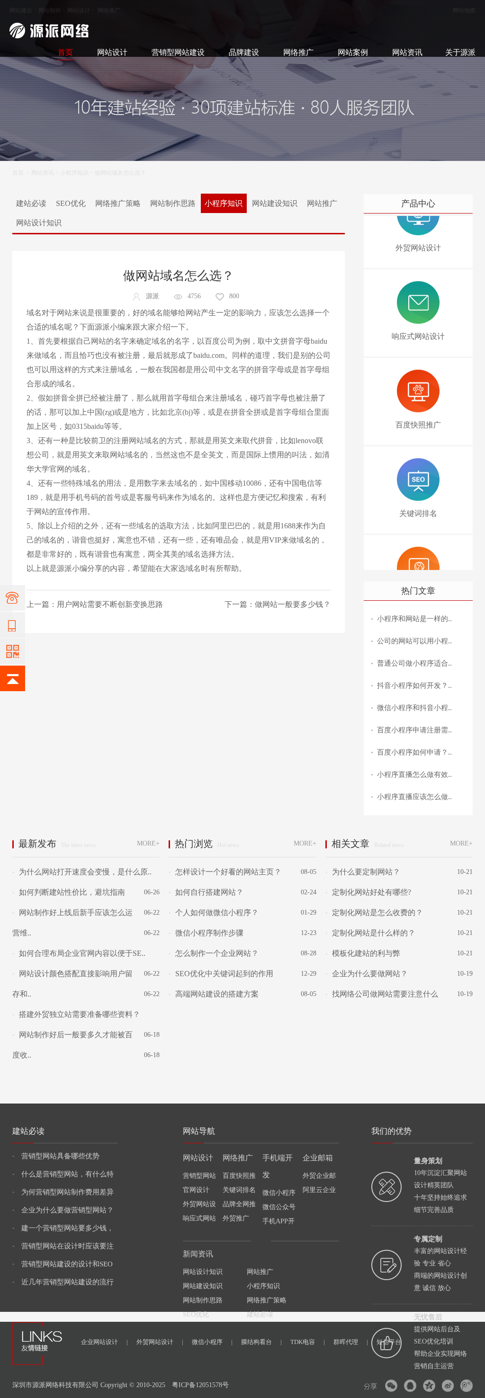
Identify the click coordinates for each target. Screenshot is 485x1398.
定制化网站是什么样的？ (370, 933)
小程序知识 (74, 172)
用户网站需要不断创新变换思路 (110, 604)
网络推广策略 (118, 203)
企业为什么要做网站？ (366, 974)
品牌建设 (244, 52)
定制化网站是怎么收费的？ (374, 912)
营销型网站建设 (178, 52)
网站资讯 (407, 52)
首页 (65, 52)
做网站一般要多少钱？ (293, 604)
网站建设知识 (274, 203)
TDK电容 (307, 1341)
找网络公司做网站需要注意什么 (381, 994)
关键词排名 (239, 1189)
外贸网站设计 (159, 1341)
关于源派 (460, 52)
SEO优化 (71, 203)
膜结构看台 (261, 1341)
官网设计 (196, 1189)
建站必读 (31, 203)
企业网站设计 (104, 1341)
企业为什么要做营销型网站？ (63, 1210)
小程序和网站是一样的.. (414, 619)
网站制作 (49, 10)
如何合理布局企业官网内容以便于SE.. (78, 953)
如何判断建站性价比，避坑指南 (68, 892)
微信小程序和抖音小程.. (414, 708)
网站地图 (464, 10)
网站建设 (20, 10)
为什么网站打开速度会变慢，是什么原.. (82, 872)
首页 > (21, 172)
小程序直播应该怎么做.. (414, 797)
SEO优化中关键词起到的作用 (221, 974)
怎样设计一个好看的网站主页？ (225, 872)
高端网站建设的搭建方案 (214, 994)
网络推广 (109, 10)
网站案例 (353, 52)
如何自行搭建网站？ (206, 892)
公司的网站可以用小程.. (414, 641)
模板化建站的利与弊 (362, 953)
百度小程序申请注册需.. (414, 730)
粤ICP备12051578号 (200, 1385)
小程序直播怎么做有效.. (414, 774)
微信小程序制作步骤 (206, 933)
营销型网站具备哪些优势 (55, 1156)
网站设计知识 (39, 223)
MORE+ (148, 843)
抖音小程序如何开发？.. (414, 685)
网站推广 (322, 203)
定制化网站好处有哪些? (368, 892)
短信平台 (389, 1341)
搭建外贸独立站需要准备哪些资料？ (76, 1014)
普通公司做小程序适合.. (414, 663)
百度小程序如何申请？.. (414, 752)
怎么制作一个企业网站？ (214, 953)
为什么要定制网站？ (362, 872)
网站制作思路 (173, 203)
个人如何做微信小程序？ (214, 912)
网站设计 (78, 10)
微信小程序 (212, 1341)
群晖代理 (350, 1341)
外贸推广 (236, 1218)
